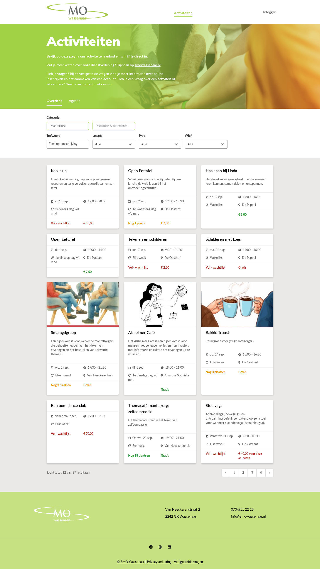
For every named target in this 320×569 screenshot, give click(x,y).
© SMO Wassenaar (130, 562)
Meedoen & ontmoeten (112, 125)
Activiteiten (183, 13)
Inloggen (269, 12)
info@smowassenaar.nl (248, 516)
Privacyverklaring (159, 562)
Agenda (74, 101)
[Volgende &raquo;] (269, 473)
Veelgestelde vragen (188, 562)
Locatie (97, 135)
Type (142, 135)
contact (88, 84)
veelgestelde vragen (94, 74)
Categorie (53, 117)
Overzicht (54, 101)
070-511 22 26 (242, 509)
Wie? (188, 135)
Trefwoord (54, 135)
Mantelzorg (58, 125)
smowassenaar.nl (148, 65)
